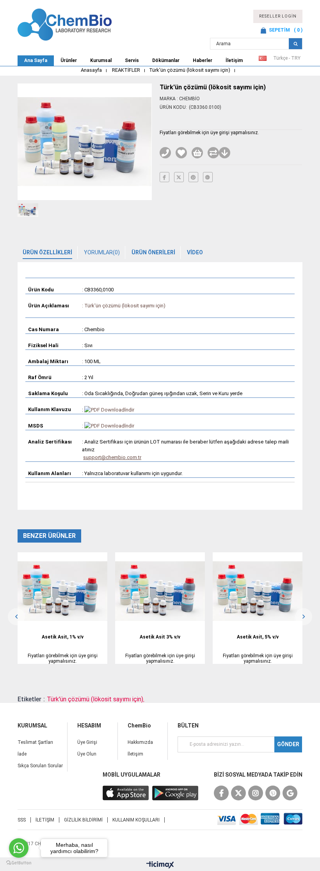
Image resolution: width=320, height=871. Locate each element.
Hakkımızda (140, 742)
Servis (132, 60)
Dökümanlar (166, 60)
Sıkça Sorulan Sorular (40, 765)
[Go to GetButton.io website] (18, 863)
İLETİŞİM (45, 820)
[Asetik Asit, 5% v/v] (257, 591)
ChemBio (139, 725)
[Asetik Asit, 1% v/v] (62, 591)
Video (195, 252)
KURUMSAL (32, 725)
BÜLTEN (188, 725)
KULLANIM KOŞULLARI (136, 820)
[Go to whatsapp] (18, 848)
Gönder (288, 744)
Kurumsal (101, 60)
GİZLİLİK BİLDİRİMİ (83, 820)
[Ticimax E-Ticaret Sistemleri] (160, 865)
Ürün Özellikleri (47, 252)
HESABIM (89, 725)
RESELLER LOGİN (278, 16)
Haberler (202, 60)
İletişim (234, 60)
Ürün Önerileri (153, 252)
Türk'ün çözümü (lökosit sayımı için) (95, 699)
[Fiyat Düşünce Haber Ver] (224, 152)
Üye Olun (86, 754)
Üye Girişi (87, 742)
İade (22, 754)
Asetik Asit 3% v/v (160, 637)
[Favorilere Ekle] (181, 152)
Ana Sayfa (35, 60)
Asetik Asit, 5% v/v (258, 637)
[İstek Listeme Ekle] (197, 152)
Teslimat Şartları (35, 742)
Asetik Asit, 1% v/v (63, 637)
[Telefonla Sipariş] (165, 152)
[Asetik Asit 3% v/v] (160, 591)
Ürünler (68, 60)
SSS (22, 820)
